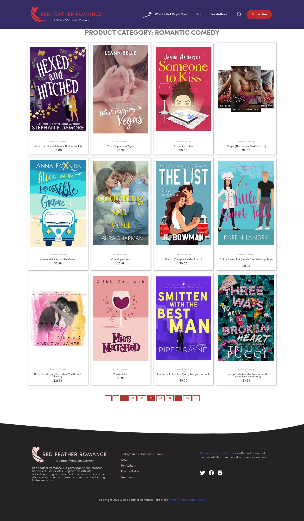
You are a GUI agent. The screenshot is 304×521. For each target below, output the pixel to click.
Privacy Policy (130, 471)
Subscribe (259, 14)
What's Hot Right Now (171, 14)
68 (187, 398)
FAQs (124, 460)
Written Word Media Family (187, 500)
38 (141, 398)
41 (170, 398)
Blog (199, 14)
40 (160, 398)
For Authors (219, 14)
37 (132, 398)
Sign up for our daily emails (218, 453)
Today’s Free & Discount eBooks (142, 454)
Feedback (127, 477)
